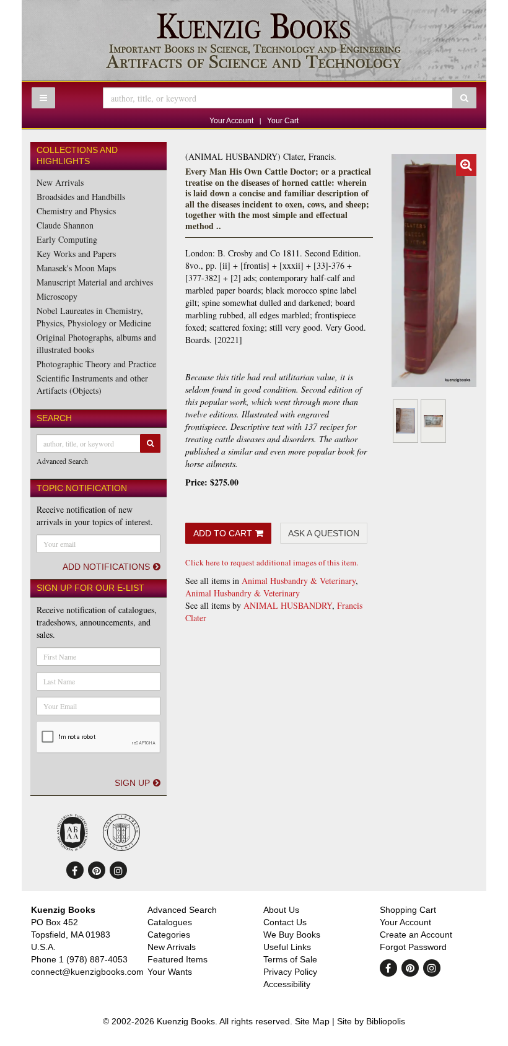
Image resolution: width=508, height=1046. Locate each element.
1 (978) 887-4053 (93, 959)
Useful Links (287, 947)
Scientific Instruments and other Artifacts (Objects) (92, 384)
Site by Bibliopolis (371, 1021)
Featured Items (177, 959)
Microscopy (57, 296)
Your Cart (283, 120)
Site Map (312, 1021)
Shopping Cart (408, 910)
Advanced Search (62, 461)
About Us (281, 910)
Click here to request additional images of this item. (271, 562)
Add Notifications (106, 567)
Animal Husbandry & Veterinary (299, 580)
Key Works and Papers (76, 253)
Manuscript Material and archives (95, 282)
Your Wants (169, 972)
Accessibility (286, 984)
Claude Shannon (65, 225)
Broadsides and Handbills (81, 197)
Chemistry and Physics (76, 211)
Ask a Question (323, 533)
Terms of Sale (290, 959)
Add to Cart (222, 533)
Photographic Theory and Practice (96, 364)
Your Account (231, 120)
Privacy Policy (290, 972)
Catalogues (169, 922)
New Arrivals (60, 182)
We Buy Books (291, 934)
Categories (168, 934)
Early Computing (67, 239)
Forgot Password (413, 947)
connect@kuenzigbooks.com (87, 972)
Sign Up (132, 783)
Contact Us (285, 922)
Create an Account (416, 934)
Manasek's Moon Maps (76, 268)
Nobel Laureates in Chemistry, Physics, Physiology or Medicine (94, 317)
